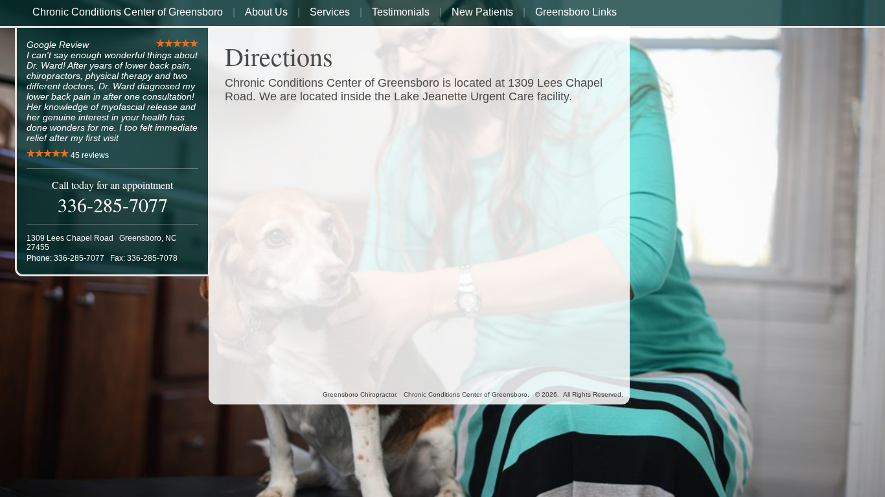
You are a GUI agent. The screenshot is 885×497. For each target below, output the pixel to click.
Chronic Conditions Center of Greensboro (127, 11)
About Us (266, 11)
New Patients (482, 11)
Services (330, 11)
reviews (90, 155)
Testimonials (401, 11)
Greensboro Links (576, 11)
